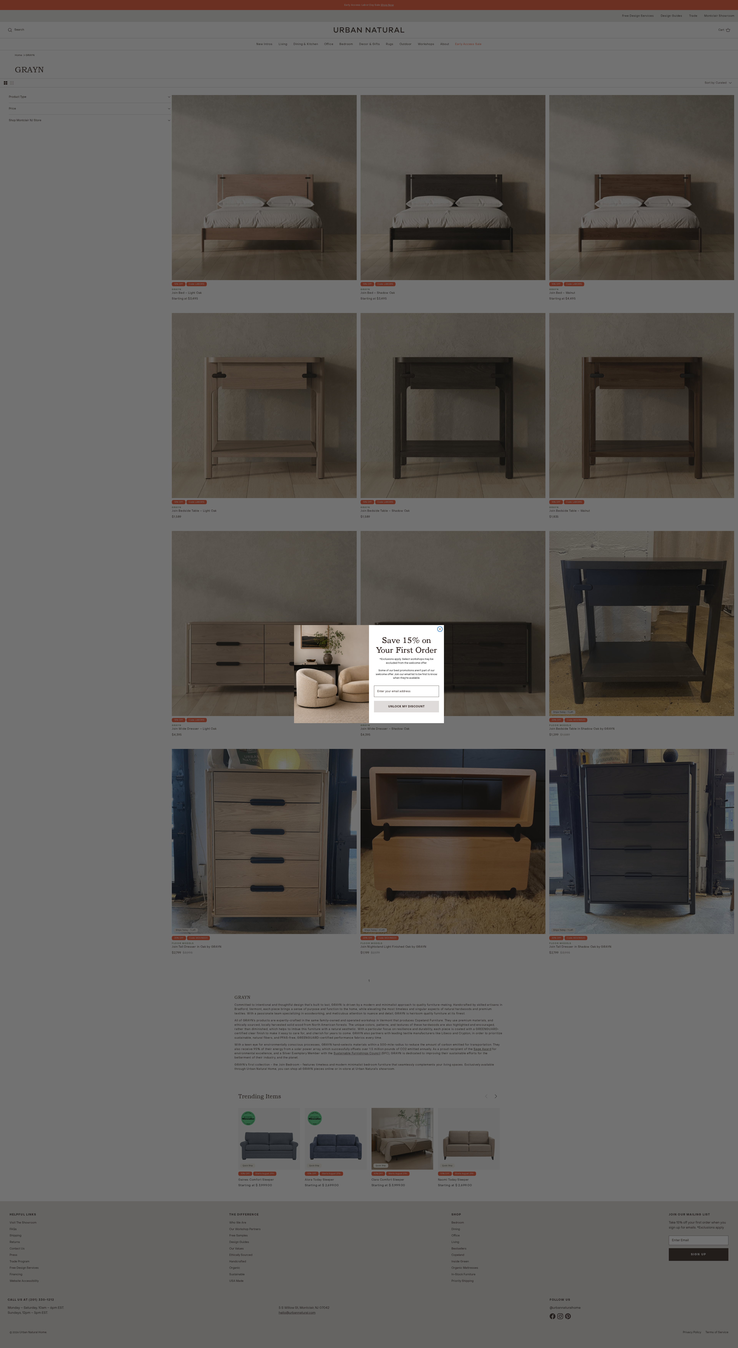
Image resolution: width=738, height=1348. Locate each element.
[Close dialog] (439, 629)
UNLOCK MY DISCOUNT (406, 706)
